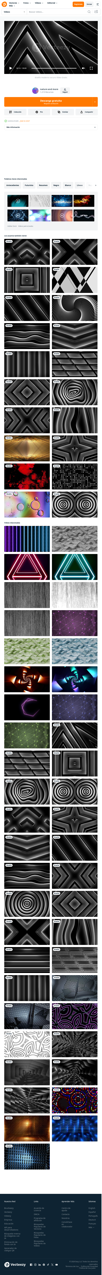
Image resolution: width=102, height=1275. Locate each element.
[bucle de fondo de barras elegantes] (27, 307)
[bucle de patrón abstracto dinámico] (74, 251)
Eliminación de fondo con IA (10, 1242)
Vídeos (38, 3)
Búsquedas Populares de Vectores (39, 1225)
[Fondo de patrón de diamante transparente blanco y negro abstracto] (74, 475)
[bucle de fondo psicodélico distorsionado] (74, 391)
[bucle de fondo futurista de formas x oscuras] (27, 419)
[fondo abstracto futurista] (27, 959)
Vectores (13, 3)
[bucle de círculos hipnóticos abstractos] (74, 503)
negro (56, 184)
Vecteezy (8, 1210)
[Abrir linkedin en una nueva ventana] (40, 1264)
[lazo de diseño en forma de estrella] (74, 447)
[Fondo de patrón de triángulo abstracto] (74, 279)
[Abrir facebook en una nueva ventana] (31, 1264)
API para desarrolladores (11, 1227)
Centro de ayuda (64, 1208)
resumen (43, 184)
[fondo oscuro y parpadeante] (27, 1015)
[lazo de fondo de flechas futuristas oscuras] (74, 335)
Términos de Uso (89, 1265)
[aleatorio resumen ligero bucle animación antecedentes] (74, 1099)
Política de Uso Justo (85, 1268)
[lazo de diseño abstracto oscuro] (27, 251)
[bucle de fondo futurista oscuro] (74, 1071)
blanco (68, 184)
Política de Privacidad (87, 1267)
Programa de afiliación (39, 1218)
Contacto (64, 1213)
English (90, 1207)
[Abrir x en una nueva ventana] (52, 1264)
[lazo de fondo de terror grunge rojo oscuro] (27, 475)
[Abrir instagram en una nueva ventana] (35, 1264)
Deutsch (90, 1218)
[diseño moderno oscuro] (74, 734)
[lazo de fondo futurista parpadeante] (74, 1043)
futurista (29, 184)
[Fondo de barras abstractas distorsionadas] (27, 335)
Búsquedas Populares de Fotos (39, 1233)
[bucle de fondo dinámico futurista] (74, 987)
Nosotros (64, 1217)
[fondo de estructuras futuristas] (27, 1155)
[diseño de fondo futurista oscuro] (27, 1071)
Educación (8, 1222)
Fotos (26, 3)
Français (90, 1222)
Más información (13, 126)
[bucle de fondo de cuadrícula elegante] (74, 363)
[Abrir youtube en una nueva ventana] (57, 1264)
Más (11, 5)
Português (91, 1214)
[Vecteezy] (4, 4)
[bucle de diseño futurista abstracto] (74, 959)
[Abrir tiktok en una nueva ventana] (48, 1264)
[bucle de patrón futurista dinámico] (27, 1099)
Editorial (51, 3)
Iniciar (89, 4)
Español (90, 1210)
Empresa (8, 1218)
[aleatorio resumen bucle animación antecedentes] (74, 1015)
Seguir (65, 92)
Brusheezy (9, 1207)
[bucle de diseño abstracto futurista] (74, 307)
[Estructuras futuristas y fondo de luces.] (27, 447)
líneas (80, 184)
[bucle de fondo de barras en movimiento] (27, 363)
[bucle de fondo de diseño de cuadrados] (27, 279)
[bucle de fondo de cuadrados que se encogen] (27, 391)
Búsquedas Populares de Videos (39, 1242)
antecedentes (12, 184)
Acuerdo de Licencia (38, 1208)
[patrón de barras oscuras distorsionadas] (74, 419)
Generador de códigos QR (10, 1248)
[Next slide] (91, 184)
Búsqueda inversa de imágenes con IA (12, 1234)
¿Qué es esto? (25, 121)
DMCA (36, 1213)
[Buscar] (89, 11)
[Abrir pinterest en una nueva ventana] (44, 1264)
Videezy (7, 1214)
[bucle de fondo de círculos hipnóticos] (27, 903)
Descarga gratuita (51, 102)
